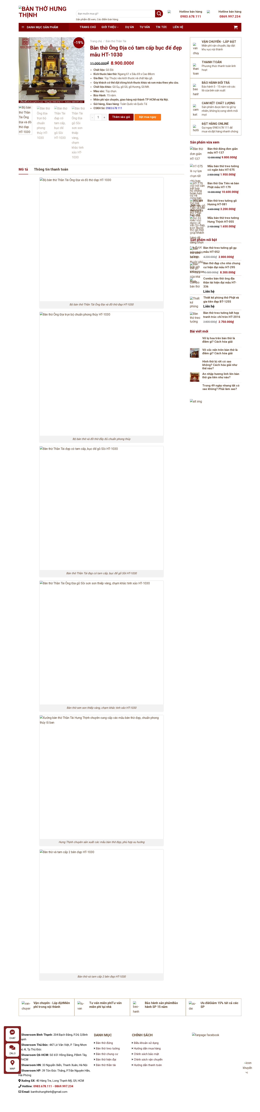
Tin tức (161, 27)
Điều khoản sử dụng (146, 1043)
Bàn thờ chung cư (107, 1054)
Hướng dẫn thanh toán (148, 1065)
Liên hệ (178, 27)
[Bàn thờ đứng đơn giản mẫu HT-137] (197, 154)
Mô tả (23, 169)
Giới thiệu (108, 27)
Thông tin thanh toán (51, 169)
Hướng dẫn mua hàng (147, 1048)
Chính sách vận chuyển (148, 1059)
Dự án (129, 27)
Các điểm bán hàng (107, 19)
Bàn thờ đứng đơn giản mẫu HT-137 (222, 150)
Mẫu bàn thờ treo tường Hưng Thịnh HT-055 (223, 219)
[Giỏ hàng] (236, 27)
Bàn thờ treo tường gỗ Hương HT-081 (222, 202)
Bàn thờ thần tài (106, 1065)
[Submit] (159, 13)
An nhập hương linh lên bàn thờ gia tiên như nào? (220, 375)
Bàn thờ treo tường (108, 1048)
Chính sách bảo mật (146, 1054)
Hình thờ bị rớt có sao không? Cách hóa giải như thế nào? (219, 365)
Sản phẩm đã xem (86, 19)
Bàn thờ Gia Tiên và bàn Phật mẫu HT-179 (223, 185)
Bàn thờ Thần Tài (116, 41)
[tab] (23, 169)
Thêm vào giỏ (121, 116)
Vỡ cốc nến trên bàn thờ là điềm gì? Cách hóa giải (220, 351)
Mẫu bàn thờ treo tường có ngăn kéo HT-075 (223, 168)
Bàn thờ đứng (104, 1043)
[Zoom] (23, 98)
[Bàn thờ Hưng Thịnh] (44, 14)
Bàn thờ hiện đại (106, 1059)
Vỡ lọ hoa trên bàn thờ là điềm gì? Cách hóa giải (218, 340)
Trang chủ (88, 27)
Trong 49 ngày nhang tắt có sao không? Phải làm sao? (220, 387)
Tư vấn (145, 27)
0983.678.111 (114, 108)
